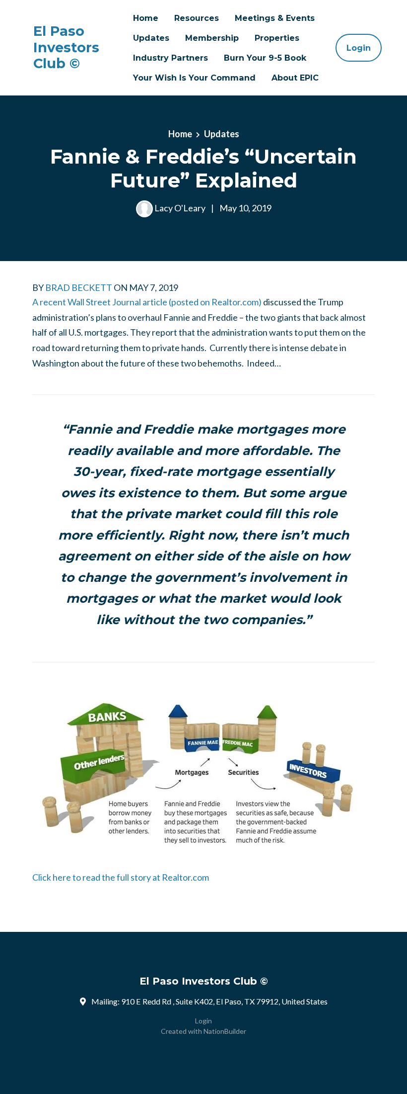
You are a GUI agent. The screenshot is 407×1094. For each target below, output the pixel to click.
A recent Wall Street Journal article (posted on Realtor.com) (147, 301)
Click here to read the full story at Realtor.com (120, 877)
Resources (196, 18)
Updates (151, 38)
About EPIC (295, 78)
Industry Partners (170, 58)
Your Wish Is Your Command (194, 78)
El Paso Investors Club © (66, 47)
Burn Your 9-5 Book (265, 58)
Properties (277, 38)
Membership (212, 38)
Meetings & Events (275, 18)
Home (145, 18)
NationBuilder (225, 1031)
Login (358, 48)
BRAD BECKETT (78, 287)
